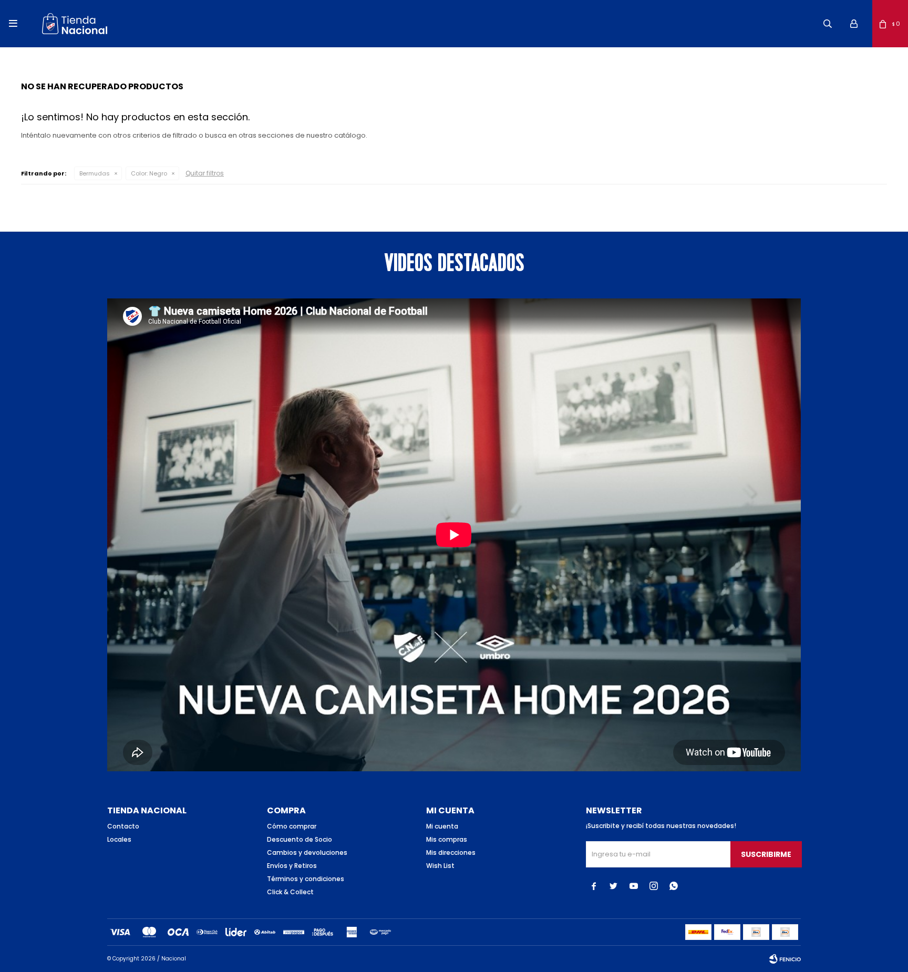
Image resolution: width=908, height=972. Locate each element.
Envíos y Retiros (292, 865)
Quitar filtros (204, 173)
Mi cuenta (442, 826)
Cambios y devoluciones (307, 852)
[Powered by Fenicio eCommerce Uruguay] (785, 959)
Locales (119, 839)
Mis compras (446, 839)
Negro (149, 173)
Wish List (440, 865)
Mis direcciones (451, 852)
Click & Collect (290, 891)
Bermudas (94, 173)
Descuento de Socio (299, 839)
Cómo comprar (291, 826)
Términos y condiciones (305, 878)
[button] (827, 23)
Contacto (123, 826)
